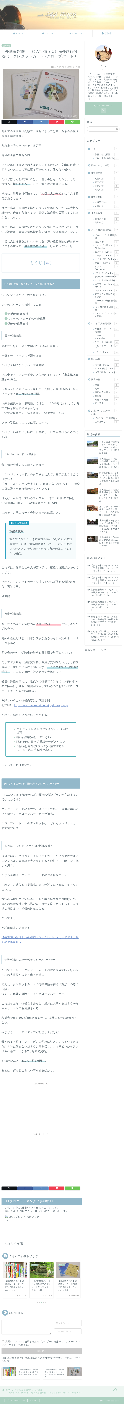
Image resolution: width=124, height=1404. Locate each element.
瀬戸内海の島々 (106, 392)
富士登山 (106, 403)
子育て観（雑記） (106, 154)
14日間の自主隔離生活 (106, 308)
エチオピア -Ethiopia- (106, 259)
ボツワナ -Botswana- (106, 277)
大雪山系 (106, 206)
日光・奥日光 (106, 400)
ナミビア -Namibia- (106, 280)
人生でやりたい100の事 (104, 413)
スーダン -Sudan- (106, 255)
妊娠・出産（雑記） (106, 158)
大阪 (106, 385)
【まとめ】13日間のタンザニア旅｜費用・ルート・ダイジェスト (104, 568)
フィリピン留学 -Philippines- (106, 246)
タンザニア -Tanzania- (106, 268)
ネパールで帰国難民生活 (106, 302)
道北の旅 (106, 186)
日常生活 (106, 222)
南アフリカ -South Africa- (106, 285)
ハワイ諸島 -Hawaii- (106, 372)
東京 (106, 389)
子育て (104, 149)
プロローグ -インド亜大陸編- (106, 330)
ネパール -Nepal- (106, 342)
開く (48, 263)
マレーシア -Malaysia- (106, 336)
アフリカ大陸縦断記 (104, 230)
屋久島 (106, 396)
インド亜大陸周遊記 (104, 323)
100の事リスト (106, 422)
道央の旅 (106, 182)
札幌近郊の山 (106, 202)
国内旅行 (104, 379)
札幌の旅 (106, 178)
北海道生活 (104, 213)
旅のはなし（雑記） (104, 165)
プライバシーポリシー (16, 1400)
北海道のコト (106, 219)
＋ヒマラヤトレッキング (106, 347)
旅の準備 (6, 46)
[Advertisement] (41, 1107)
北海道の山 (104, 197)
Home (19, 33)
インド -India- (106, 352)
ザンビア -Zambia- (106, 273)
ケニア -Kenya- (106, 263)
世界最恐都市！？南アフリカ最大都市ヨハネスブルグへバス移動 (104, 592)
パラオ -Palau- (106, 365)
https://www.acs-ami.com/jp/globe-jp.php (41, 705)
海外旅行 (104, 359)
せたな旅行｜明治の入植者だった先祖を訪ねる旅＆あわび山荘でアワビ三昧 (104, 619)
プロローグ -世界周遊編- (106, 236)
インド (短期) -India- (106, 368)
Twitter (49, 33)
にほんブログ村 (14, 1243)
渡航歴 (108, 33)
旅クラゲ (33, 1400)
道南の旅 (106, 189)
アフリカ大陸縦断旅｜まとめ (106, 295)
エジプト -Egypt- (106, 252)
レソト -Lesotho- (106, 290)
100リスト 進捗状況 (106, 418)
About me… (79, 33)
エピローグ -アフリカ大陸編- (106, 314)
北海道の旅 (104, 173)
